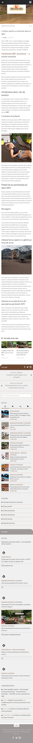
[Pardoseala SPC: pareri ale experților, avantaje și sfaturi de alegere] (5, 435)
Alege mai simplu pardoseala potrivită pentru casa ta (18, 458)
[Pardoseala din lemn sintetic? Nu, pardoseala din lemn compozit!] (5, 487)
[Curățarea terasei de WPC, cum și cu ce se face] (8, 344)
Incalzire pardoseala (9, 511)
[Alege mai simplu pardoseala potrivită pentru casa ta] (5, 455)
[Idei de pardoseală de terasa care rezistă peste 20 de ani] (24, 344)
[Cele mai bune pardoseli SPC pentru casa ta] (5, 425)
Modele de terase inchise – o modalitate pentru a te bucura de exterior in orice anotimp (15, 702)
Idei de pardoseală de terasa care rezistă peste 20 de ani (22, 353)
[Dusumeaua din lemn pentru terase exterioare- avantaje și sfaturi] (5, 467)
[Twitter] (27, 367)
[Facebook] (25, 367)
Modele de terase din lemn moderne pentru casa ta (20, 478)
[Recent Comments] (20, 406)
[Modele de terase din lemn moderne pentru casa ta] (5, 477)
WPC (7, 112)
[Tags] (28, 406)
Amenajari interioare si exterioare (20, 423)
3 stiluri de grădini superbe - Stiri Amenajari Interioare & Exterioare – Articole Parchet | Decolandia (14, 691)
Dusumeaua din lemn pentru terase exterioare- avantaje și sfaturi (20, 468)
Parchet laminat (7, 519)
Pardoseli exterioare (8, 26)
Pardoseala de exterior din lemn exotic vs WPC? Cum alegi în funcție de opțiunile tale (20, 415)
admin (5, 38)
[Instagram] (30, 367)
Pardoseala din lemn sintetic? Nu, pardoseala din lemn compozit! (19, 488)
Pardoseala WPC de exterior (13, 53)
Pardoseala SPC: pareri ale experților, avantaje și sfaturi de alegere (20, 436)
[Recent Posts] (5, 406)
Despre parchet (15, 411)
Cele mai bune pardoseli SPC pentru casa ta (20, 426)
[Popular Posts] (13, 406)
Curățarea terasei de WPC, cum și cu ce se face (7, 353)
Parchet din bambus (9, 515)
